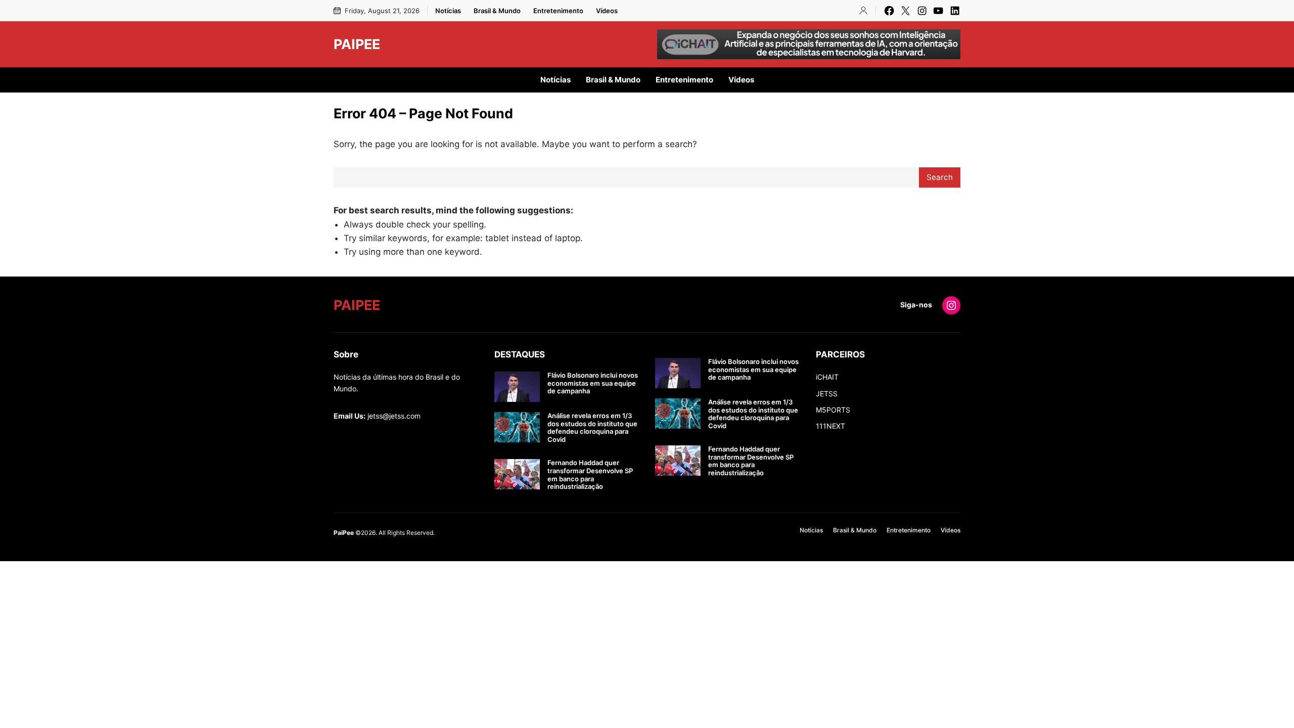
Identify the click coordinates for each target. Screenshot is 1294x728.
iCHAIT (827, 377)
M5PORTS (833, 409)
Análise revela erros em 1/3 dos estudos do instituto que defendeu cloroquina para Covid (592, 427)
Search (940, 177)
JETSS (827, 393)
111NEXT (830, 426)
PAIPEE (357, 44)
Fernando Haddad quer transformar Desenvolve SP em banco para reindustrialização (590, 474)
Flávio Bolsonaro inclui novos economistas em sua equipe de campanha (592, 383)
